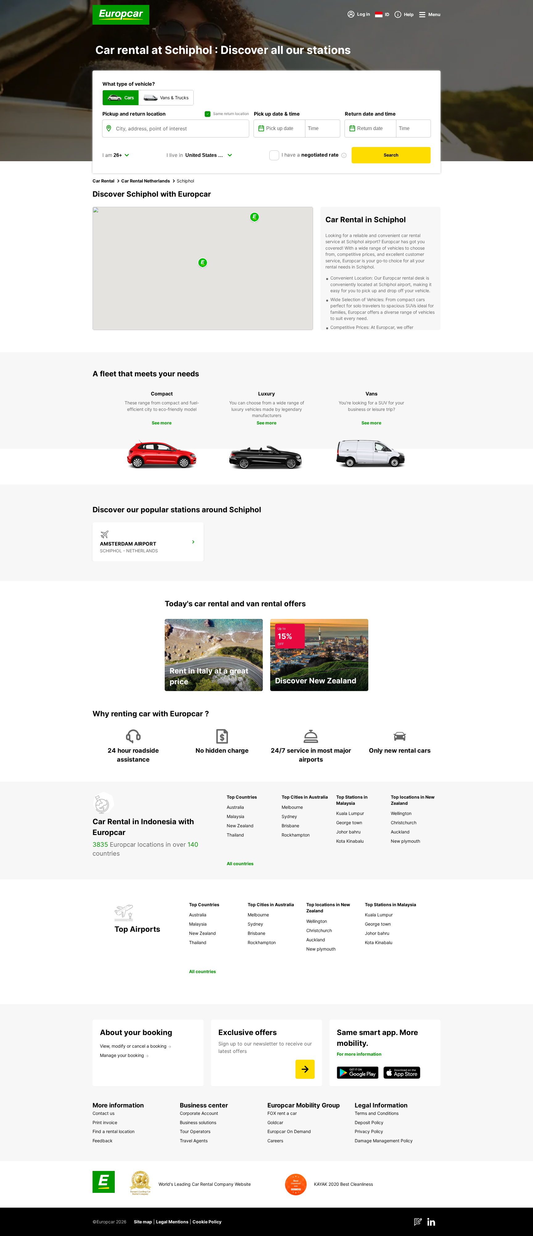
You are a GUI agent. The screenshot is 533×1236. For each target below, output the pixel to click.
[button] (203, 263)
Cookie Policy (206, 1221)
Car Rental (103, 180)
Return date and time (370, 114)
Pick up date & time (277, 114)
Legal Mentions (172, 1221)
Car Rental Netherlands (145, 180)
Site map (143, 1221)
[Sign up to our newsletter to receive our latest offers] (305, 1069)
